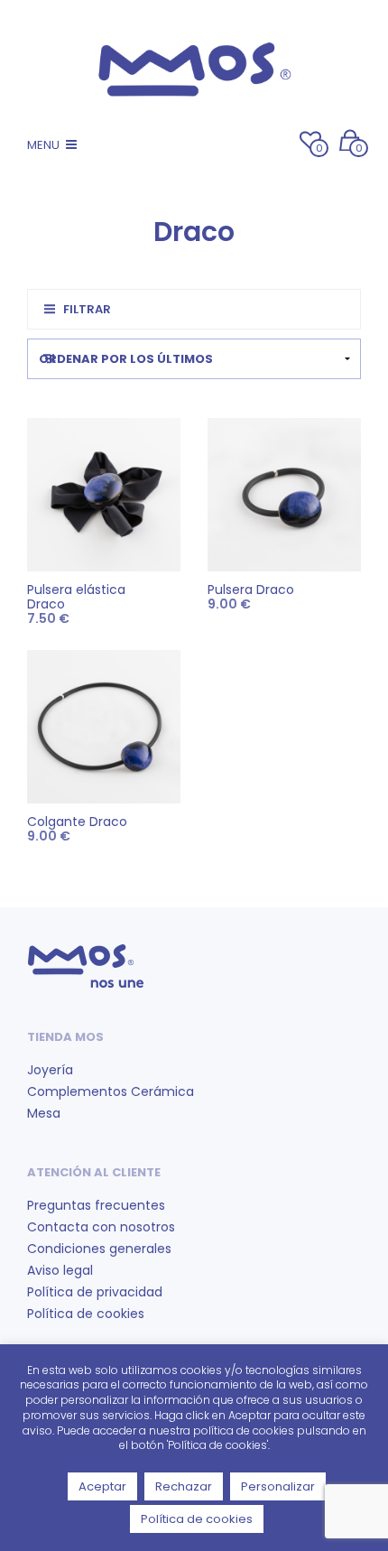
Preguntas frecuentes (96, 1205)
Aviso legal (60, 1270)
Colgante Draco (77, 822)
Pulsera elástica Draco (76, 596)
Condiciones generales (99, 1249)
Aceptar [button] (102, 1486)
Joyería (50, 1070)
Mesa (43, 1113)
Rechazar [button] (183, 1486)
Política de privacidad (94, 1292)
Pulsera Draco (251, 589)
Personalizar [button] (278, 1486)
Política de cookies (85, 1314)
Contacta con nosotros (101, 1227)
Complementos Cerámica (110, 1091)
